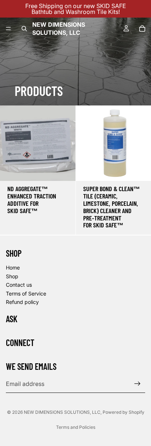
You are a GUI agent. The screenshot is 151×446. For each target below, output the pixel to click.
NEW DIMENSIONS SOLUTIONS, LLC (62, 412)
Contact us (19, 285)
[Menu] (8, 28)
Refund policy (22, 302)
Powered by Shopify (123, 412)
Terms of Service (26, 293)
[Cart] (142, 29)
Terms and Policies (75, 427)
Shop (12, 276)
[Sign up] (137, 383)
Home (13, 267)
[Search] (24, 29)
